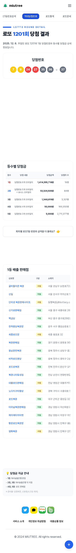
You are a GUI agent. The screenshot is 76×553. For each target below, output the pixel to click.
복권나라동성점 (16, 374)
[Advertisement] (38, 122)
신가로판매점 (15, 310)
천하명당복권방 (16, 326)
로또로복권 (14, 366)
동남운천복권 (15, 350)
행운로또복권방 (16, 423)
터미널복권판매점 (17, 407)
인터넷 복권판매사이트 (19, 302)
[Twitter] (25, 510)
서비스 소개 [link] (18, 521)
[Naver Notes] (42, 510)
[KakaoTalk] (33, 510)
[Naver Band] (50, 510)
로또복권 (13, 399)
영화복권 (13, 431)
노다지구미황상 (16, 391)
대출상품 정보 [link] (56, 521)
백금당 (12, 318)
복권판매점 (14, 342)
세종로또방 (14, 334)
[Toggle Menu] (69, 544)
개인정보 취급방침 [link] (37, 521)
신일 (11, 294)
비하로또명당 (15, 358)
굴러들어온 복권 (16, 286)
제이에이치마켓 (16, 415)
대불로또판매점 (16, 383)
